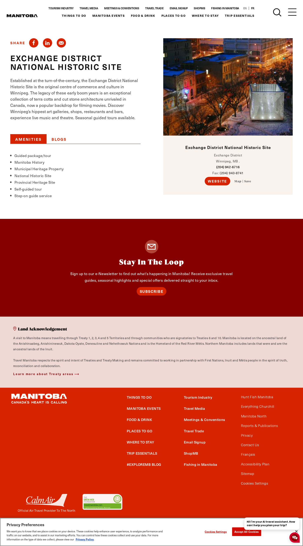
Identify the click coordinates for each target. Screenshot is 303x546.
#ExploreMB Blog (144, 464)
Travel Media (89, 8)
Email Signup (179, 8)
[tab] (28, 139)
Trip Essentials (239, 15)
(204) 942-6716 (228, 167)
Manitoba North (254, 416)
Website (217, 181)
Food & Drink (143, 15)
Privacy (247, 435)
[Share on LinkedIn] (47, 43)
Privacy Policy (85, 539)
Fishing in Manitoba (225, 8)
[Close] (296, 531)
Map (237, 181)
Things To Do (74, 15)
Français (248, 454)
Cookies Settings (216, 531)
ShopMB (199, 8)
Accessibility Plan (255, 464)
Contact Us (250, 445)
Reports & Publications (259, 426)
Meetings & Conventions (121, 8)
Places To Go (173, 15)
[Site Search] (277, 12)
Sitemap (247, 474)
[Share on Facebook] (33, 43)
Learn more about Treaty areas (43, 374)
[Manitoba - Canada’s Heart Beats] (22, 15)
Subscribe (151, 291)
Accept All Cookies (246, 531)
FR (252, 8)
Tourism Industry (60, 8)
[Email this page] (61, 43)
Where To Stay (205, 15)
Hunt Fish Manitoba (257, 397)
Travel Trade (154, 8)
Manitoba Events (108, 15)
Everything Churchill (257, 406)
